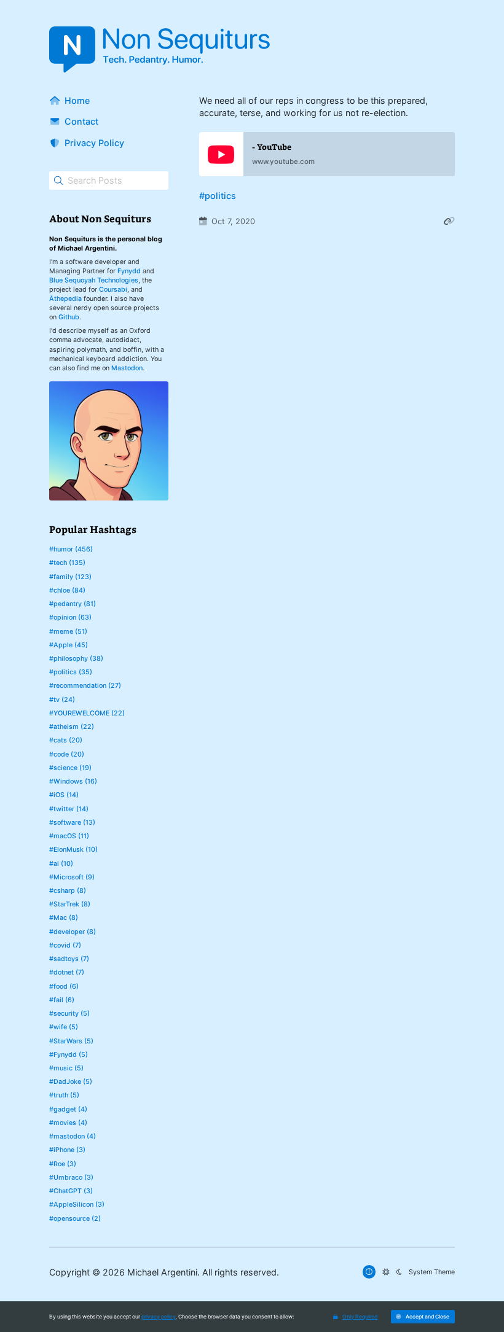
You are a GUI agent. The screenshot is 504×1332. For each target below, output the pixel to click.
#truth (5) (64, 1095)
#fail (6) (61, 1000)
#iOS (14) (64, 795)
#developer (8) (72, 932)
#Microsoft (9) (72, 877)
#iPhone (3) (67, 1150)
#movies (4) (68, 1123)
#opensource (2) (75, 1219)
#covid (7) (65, 945)
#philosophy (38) (76, 659)
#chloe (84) (67, 590)
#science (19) (70, 768)
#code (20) (66, 754)
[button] (423, 1316)
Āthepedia (65, 299)
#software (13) (72, 823)
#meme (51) (68, 632)
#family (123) (70, 577)
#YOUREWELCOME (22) (87, 713)
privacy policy (158, 1317)
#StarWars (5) (71, 1041)
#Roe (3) (62, 1164)
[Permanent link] (449, 221)
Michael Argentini (162, 1272)
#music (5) (66, 1068)
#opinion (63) (70, 617)
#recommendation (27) (85, 686)
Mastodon (127, 368)
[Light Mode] (385, 1272)
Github (68, 317)
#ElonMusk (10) (73, 850)
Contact (81, 121)
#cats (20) (65, 740)
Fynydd (129, 271)
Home (77, 100)
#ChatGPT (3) (71, 1191)
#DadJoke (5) (70, 1082)
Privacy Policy (94, 143)
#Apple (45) (68, 645)
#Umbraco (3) (71, 1178)
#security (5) (69, 1014)
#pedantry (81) (72, 604)
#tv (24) (62, 700)
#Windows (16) (73, 781)
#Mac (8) (63, 918)
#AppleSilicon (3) (76, 1205)
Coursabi (113, 290)
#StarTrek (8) (69, 904)
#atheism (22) (71, 727)
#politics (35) (70, 672)
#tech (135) (67, 563)
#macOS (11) (69, 836)
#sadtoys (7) (69, 959)
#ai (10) (61, 864)
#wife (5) (63, 1027)
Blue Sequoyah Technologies (93, 280)
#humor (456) (71, 549)
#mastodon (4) (72, 1136)
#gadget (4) (68, 1109)
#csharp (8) (67, 891)
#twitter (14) (69, 809)
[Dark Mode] (399, 1272)
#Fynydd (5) (68, 1055)
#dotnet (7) (66, 972)
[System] (369, 1272)
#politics (217, 195)
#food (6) (64, 987)
